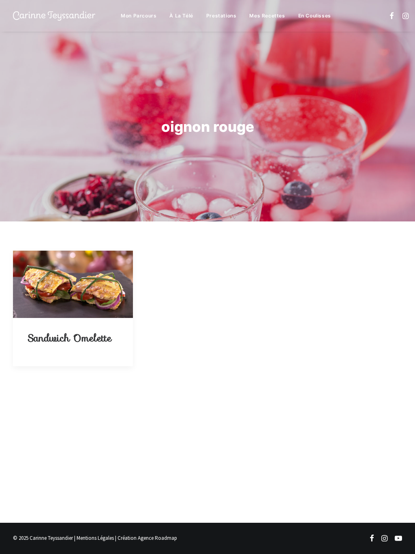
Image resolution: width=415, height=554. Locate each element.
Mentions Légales (95, 538)
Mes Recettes (267, 16)
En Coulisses (314, 16)
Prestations (221, 16)
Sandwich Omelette (69, 338)
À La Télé (181, 16)
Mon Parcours (138, 16)
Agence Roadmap (157, 538)
